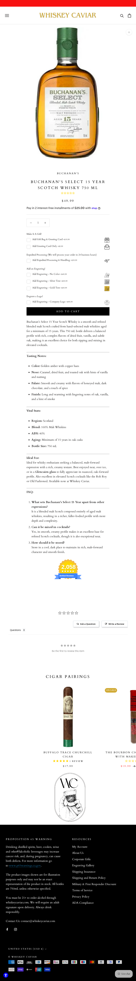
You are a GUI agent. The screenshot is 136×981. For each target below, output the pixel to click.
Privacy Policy (80, 897)
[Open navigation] (7, 15)
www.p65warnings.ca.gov (25, 865)
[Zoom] (129, 32)
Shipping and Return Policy (89, 878)
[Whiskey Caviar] (68, 15)
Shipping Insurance (84, 872)
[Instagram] (15, 929)
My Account (79, 847)
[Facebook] (7, 929)
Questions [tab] (15, 630)
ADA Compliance (83, 903)
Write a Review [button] (116, 623)
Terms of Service (82, 890)
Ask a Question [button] (88, 623)
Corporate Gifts (81, 859)
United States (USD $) (26, 948)
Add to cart (68, 311)
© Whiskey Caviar (22, 956)
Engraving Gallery (83, 865)
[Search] (122, 15)
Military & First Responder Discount (94, 884)
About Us (78, 853)
